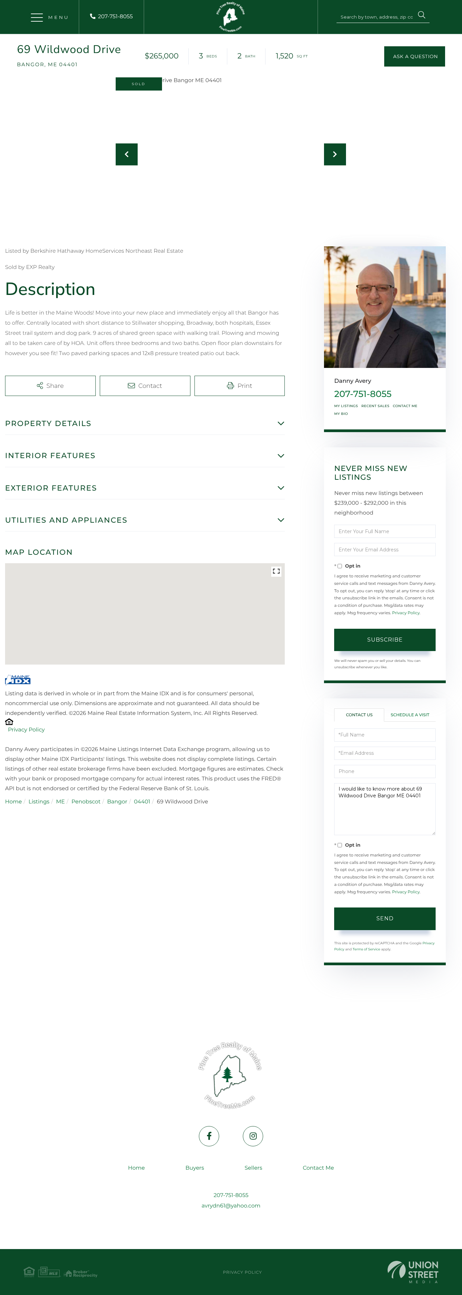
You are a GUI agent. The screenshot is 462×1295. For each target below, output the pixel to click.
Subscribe (385, 640)
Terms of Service (366, 949)
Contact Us (359, 715)
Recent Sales (376, 406)
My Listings (346, 406)
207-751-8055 (115, 17)
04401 (142, 802)
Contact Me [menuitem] (318, 1168)
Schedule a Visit (410, 715)
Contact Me (405, 406)
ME (60, 802)
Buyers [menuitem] (194, 1168)
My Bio (341, 414)
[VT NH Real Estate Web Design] (413, 1272)
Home (13, 802)
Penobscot (85, 802)
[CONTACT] (414, 56)
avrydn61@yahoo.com (231, 1206)
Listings (38, 802)
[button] (421, 16)
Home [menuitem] (136, 1168)
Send (385, 918)
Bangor (117, 802)
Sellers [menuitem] (253, 1168)
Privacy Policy (26, 730)
